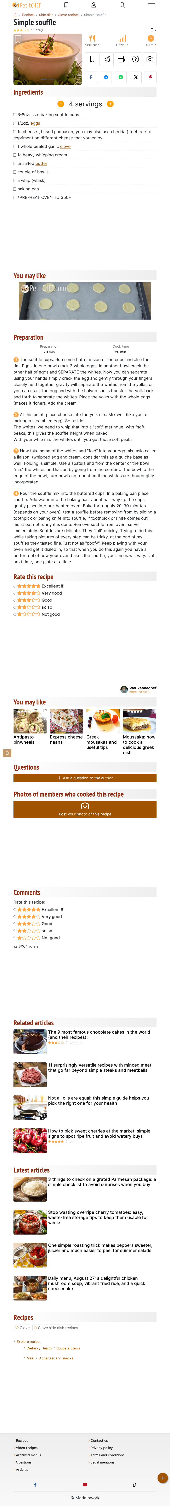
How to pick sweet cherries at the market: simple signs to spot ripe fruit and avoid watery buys (99, 1133)
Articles (22, 1470)
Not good (50, 614)
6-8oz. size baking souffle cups (48, 114)
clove (65, 146)
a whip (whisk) (31, 180)
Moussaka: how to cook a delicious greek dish (139, 744)
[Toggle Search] (122, 5)
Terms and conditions (107, 1455)
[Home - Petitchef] (15, 15)
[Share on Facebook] (91, 77)
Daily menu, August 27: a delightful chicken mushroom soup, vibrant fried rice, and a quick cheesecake (96, 1283)
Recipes (22, 1441)
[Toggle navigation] (152, 5)
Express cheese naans (66, 739)
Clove (25, 1328)
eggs (35, 123)
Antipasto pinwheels (23, 739)
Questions (24, 1462)
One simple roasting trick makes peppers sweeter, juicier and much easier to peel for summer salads (100, 1248)
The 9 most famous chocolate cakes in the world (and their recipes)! (99, 1034)
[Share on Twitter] (136, 77)
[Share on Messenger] (106, 77)
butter (41, 163)
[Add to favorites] (92, 59)
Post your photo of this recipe (85, 814)
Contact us (99, 1441)
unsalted (32, 163)
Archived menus (28, 1455)
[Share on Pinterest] (151, 77)
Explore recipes (29, 1341)
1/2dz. (28, 123)
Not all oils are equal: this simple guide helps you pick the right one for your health (98, 1100)
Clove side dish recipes (58, 1328)
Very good (51, 593)
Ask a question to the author (87, 778)
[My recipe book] (66, 5)
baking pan (28, 188)
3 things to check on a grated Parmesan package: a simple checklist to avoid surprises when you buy (102, 1182)
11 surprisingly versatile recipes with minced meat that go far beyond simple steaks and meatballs (99, 1067)
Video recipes (27, 1448)
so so (46, 607)
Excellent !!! (52, 586)
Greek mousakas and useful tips (101, 742)
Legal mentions (102, 1462)
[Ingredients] (7, 753)
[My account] (93, 5)
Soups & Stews (68, 1348)
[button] (18, 59)
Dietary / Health (39, 1348)
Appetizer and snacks (56, 1358)
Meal (30, 1358)
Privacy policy (102, 1448)
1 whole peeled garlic (44, 146)
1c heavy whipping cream (42, 154)
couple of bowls (33, 171)
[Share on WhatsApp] (121, 77)
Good (46, 600)
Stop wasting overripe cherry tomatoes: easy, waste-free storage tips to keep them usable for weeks (98, 1217)
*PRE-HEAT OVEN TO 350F (44, 197)
